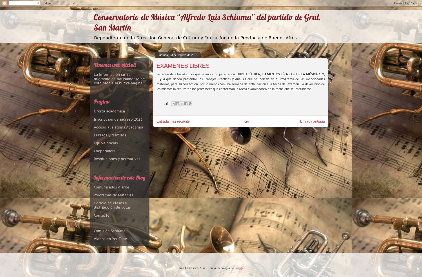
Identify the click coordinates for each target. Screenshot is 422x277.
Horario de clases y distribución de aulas (112, 205)
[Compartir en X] (182, 103)
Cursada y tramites (110, 135)
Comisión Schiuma (110, 231)
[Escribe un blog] (177, 103)
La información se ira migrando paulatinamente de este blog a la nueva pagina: (119, 78)
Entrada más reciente (173, 121)
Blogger (239, 268)
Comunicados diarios (112, 187)
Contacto (101, 215)
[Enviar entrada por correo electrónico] (165, 103)
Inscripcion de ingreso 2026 (118, 119)
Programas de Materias (113, 195)
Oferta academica (109, 111)
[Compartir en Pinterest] (190, 103)
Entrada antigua (312, 121)
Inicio (245, 121)
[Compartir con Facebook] (186, 103)
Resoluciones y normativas (117, 159)
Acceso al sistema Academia (118, 127)
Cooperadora (105, 151)
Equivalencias (106, 143)
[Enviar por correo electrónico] (173, 103)
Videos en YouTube (110, 239)
